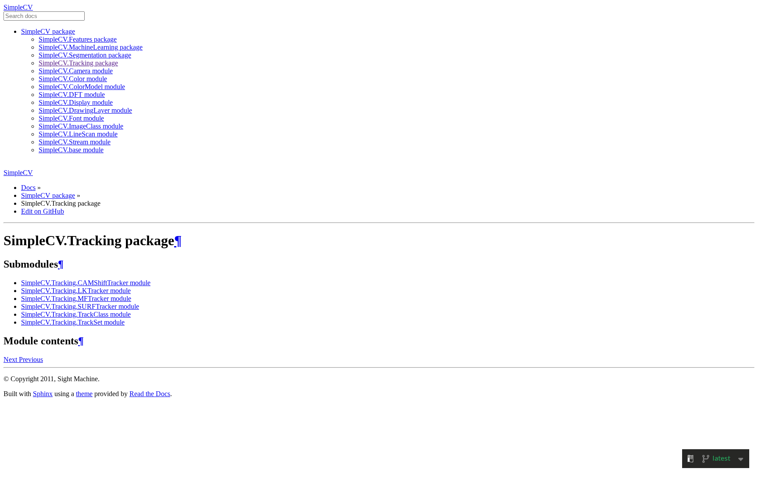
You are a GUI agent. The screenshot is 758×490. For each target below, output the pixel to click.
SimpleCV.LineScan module (78, 134)
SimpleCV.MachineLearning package (91, 47)
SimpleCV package (48, 31)
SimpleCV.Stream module (75, 142)
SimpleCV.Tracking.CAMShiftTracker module (85, 282)
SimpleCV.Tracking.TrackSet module (73, 322)
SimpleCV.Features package (78, 39)
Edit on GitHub (42, 211)
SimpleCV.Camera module (76, 71)
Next (11, 359)
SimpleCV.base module (71, 150)
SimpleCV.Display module (76, 102)
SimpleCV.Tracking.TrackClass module (76, 314)
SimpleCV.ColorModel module (82, 86)
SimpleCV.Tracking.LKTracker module (76, 290)
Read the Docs (149, 393)
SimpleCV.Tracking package (78, 63)
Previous (31, 359)
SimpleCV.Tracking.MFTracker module (76, 298)
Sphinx (43, 393)
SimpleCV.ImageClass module (81, 126)
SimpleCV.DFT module (72, 94)
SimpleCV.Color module (73, 78)
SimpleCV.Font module (71, 118)
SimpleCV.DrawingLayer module (85, 110)
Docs (28, 187)
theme (84, 393)
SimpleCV (18, 7)
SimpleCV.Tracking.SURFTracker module (80, 306)
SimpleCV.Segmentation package (85, 55)
